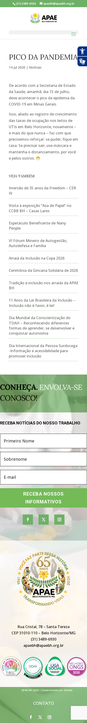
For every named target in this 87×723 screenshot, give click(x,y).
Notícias (35, 67)
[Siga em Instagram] (59, 519)
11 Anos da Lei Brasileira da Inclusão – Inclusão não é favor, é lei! (42, 303)
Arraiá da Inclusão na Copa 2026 (36, 258)
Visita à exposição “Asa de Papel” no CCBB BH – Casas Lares (40, 208)
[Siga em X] (44, 519)
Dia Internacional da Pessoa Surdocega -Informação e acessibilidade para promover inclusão (43, 351)
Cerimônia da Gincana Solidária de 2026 (43, 270)
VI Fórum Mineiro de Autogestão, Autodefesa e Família (38, 243)
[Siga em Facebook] (28, 519)
